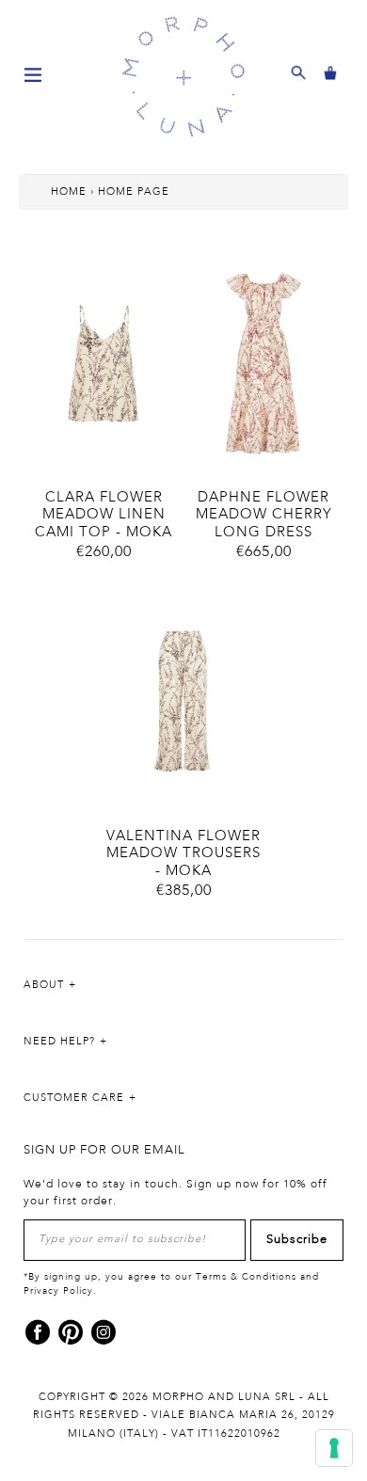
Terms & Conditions (246, 1277)
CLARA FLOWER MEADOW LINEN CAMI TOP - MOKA (103, 515)
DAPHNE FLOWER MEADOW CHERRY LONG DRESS (264, 515)
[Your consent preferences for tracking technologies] (334, 1448)
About (44, 985)
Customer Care (74, 1098)
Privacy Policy (58, 1291)
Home (69, 192)
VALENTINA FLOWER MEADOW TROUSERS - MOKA (183, 854)
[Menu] (33, 73)
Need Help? (59, 1041)
